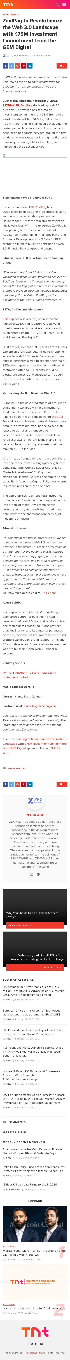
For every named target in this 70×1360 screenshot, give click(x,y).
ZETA (6, 365)
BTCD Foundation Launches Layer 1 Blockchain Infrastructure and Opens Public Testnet (32, 1032)
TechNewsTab (33, 1353)
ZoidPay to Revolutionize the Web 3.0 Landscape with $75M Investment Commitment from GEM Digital (35, 743)
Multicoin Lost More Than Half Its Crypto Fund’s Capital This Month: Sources (34, 1253)
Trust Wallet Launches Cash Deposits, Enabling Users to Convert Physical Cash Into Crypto (33, 1151)
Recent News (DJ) (11, 15)
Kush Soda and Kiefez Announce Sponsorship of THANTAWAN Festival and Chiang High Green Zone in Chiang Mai (34, 1052)
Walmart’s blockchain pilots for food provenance (34, 1308)
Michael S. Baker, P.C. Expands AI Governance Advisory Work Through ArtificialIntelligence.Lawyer (31, 1075)
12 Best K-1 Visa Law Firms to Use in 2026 (30, 1185)
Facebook (47, 672)
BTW (8, 1158)
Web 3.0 (57, 416)
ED (7, 1175)
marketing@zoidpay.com (40, 706)
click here (49, 593)
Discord (34, 672)
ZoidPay (26, 105)
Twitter (7, 672)
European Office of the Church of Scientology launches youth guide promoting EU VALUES (31, 1013)
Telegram (21, 672)
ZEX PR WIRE (21, 55)
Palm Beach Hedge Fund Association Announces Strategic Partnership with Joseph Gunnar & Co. (34, 1169)
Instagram (10, 677)
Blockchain (9, 1247)
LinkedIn (24, 677)
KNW (8, 999)
